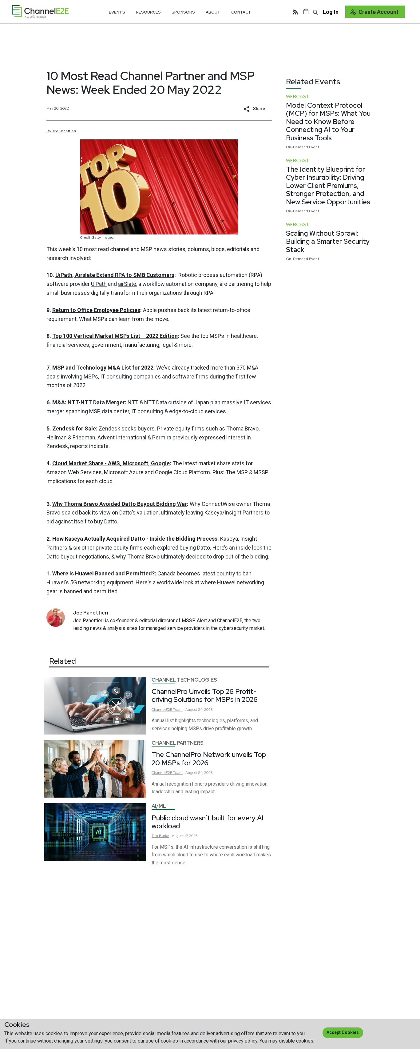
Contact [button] (241, 12)
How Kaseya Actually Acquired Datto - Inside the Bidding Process (134, 538)
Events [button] (117, 12)
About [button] (213, 12)
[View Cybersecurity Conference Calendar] (305, 11)
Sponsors (183, 12)
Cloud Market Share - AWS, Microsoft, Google (111, 463)
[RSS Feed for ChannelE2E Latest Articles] (295, 11)
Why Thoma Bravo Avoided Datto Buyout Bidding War (119, 504)
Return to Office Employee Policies (96, 310)
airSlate (127, 284)
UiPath (99, 284)
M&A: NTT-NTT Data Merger (88, 402)
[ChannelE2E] (40, 11)
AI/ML (159, 806)
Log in (331, 12)
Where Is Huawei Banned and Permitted (102, 573)
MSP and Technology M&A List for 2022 (102, 367)
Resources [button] (148, 12)
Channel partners (178, 743)
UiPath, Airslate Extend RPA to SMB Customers (114, 275)
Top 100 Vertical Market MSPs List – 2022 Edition (115, 336)
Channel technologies (184, 680)
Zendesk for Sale (74, 428)
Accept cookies (343, 1032)
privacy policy (242, 1041)
